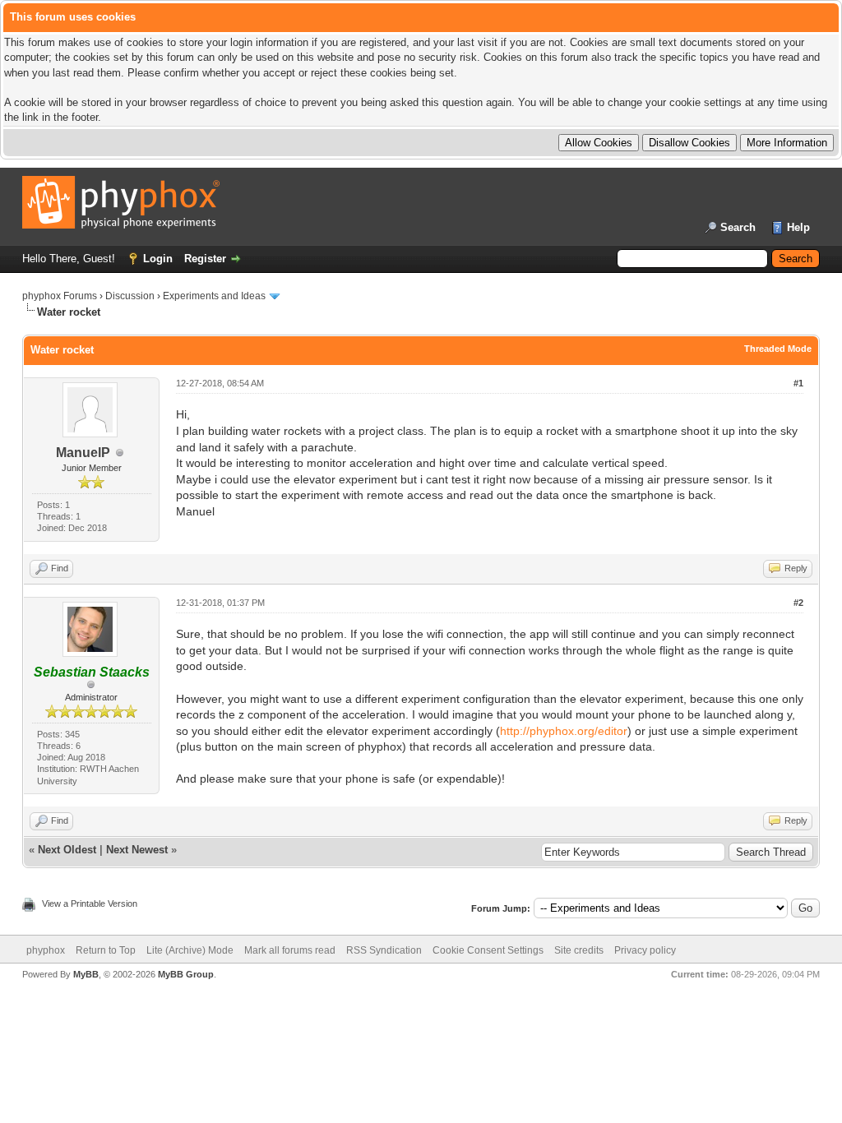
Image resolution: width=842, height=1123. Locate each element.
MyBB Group (186, 974)
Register (205, 258)
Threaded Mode (778, 349)
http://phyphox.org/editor (563, 730)
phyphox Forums (59, 296)
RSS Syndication (384, 950)
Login (158, 258)
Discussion (130, 296)
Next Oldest (67, 849)
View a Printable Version (89, 903)
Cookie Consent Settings (488, 950)
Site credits (579, 950)
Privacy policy (645, 950)
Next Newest (137, 849)
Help (798, 227)
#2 (798, 603)
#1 (798, 383)
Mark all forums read (289, 950)
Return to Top (106, 950)
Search (738, 227)
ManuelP (83, 453)
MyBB (86, 974)
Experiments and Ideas (214, 296)
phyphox (45, 950)
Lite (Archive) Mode (190, 950)
